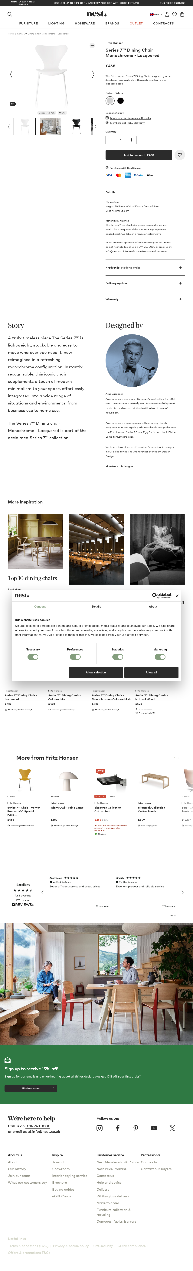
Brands (112, 23)
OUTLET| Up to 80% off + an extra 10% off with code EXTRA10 (96, 3)
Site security (103, 1246)
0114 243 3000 (38, 1126)
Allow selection (96, 672)
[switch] (75, 657)
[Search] (10, 14)
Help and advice (108, 1182)
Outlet (136, 23)
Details (110, 192)
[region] (112, 892)
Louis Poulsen (125, 436)
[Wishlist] (174, 14)
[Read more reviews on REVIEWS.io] (23, 905)
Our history (17, 1169)
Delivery (102, 1189)
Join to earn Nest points (23, 3)
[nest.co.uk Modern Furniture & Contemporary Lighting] (96, 14)
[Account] (167, 14)
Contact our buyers (156, 1169)
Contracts (163, 23)
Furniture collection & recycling (113, 1212)
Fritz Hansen (114, 42)
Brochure (59, 1182)
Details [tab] (96, 606)
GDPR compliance (131, 1246)
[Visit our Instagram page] (99, 1128)
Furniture (28, 23)
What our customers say (27, 1182)
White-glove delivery (112, 1196)
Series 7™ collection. (50, 437)
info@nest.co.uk (115, 251)
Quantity (111, 131)
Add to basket (139, 155)
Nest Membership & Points (117, 1162)
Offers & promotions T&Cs (29, 1252)
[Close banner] (177, 595)
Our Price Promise (172, 3)
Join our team (19, 1175)
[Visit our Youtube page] (154, 1128)
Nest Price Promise (111, 1169)
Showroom (61, 1169)
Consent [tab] (40, 606)
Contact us (105, 1175)
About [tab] (153, 606)
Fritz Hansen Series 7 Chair (126, 432)
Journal (58, 1162)
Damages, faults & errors (116, 1221)
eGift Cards (61, 1196)
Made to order (107, 1203)
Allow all (151, 672)
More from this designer (120, 466)
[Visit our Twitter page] (172, 1128)
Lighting (56, 23)
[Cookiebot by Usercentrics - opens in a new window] (155, 596)
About (13, 1162)
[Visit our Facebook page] (118, 1128)
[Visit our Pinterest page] (136, 1128)
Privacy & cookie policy (71, 1246)
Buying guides (63, 1189)
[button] (42, 892)
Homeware (85, 23)
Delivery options (117, 283)
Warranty (112, 299)
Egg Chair (149, 432)
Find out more (31, 1088)
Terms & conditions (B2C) (28, 1246)
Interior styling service (69, 1175)
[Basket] (182, 14)
